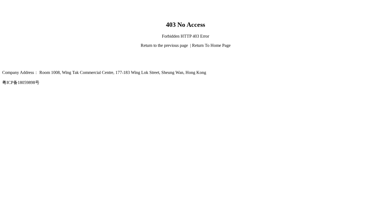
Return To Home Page (211, 45)
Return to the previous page (165, 45)
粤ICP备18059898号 (20, 82)
